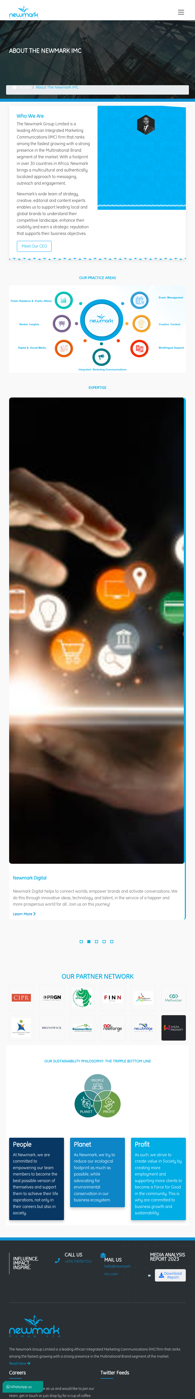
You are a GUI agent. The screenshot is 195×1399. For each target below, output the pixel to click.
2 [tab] (89, 942)
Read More (18, 1363)
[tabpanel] (97, 659)
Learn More (23, 913)
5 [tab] (112, 942)
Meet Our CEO (34, 246)
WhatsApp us (21, 1387)
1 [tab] (82, 942)
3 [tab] (97, 942)
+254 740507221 (78, 1261)
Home (24, 87)
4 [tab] (105, 942)
